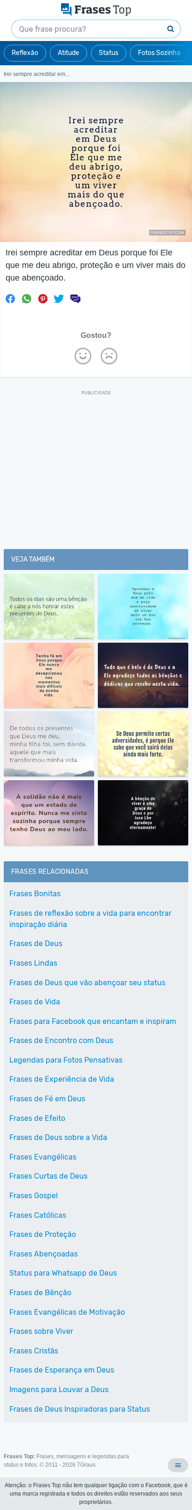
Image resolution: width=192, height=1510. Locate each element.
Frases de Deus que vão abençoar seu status (87, 982)
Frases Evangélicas (42, 1157)
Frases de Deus (35, 943)
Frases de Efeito (37, 1118)
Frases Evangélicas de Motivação (67, 1312)
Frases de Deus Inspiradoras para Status (79, 1409)
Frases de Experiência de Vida (61, 1079)
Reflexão (25, 53)
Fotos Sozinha (159, 53)
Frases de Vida (34, 1001)
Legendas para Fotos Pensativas (66, 1060)
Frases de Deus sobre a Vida (58, 1137)
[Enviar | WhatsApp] (27, 299)
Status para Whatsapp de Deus (63, 1273)
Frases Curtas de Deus (48, 1176)
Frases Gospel (33, 1195)
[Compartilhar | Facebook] (10, 299)
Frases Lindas (33, 963)
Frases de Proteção (42, 1234)
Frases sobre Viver (41, 1331)
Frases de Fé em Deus (47, 1098)
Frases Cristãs (33, 1350)
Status (108, 53)
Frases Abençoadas (43, 1253)
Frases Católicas (37, 1215)
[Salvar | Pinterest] (43, 299)
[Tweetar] (59, 299)
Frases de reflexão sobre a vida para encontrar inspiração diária (90, 919)
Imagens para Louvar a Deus (59, 1389)
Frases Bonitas (35, 893)
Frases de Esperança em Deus (61, 1370)
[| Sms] (75, 299)
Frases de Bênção (40, 1292)
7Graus (86, 1465)
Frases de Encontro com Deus (61, 1040)
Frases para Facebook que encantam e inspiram (92, 1021)
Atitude (68, 53)
